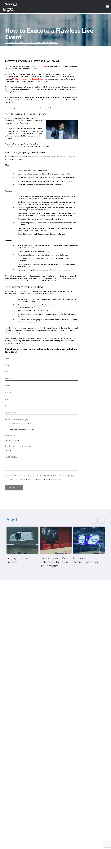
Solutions (8, 11)
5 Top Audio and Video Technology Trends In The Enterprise (54, 562)
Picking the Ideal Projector (17, 560)
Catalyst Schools (41, 66)
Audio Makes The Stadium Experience (86, 560)
